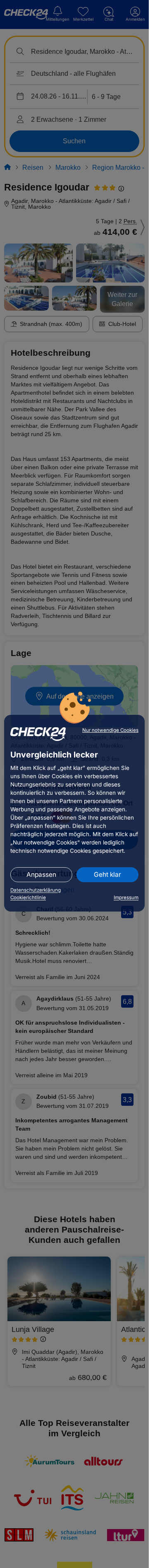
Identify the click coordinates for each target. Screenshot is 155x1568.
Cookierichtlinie (28, 897)
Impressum (126, 897)
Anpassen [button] (41, 874)
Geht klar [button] (107, 874)
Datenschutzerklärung (35, 890)
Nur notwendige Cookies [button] (110, 730)
